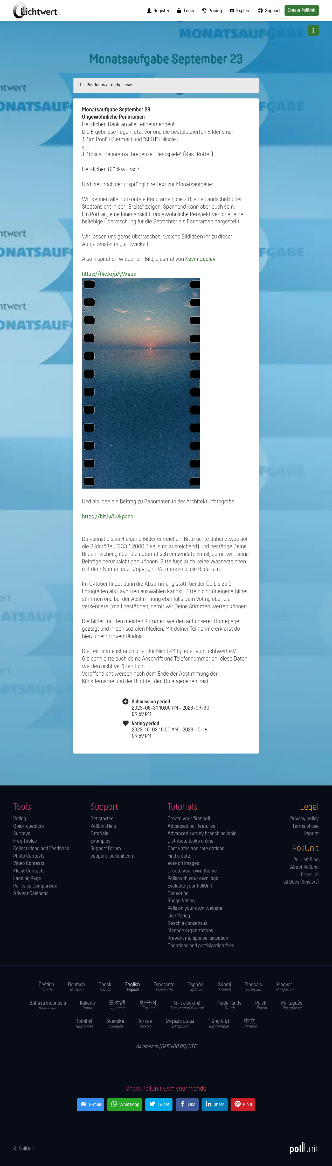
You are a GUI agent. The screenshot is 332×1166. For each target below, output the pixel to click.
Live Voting (179, 916)
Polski (261, 1006)
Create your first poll (189, 819)
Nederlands (229, 1006)
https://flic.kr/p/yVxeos (109, 274)
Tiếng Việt (218, 1024)
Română (84, 1024)
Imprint (311, 833)
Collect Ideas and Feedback (41, 848)
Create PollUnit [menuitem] (302, 10)
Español (196, 987)
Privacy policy (304, 819)
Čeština (46, 987)
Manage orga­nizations (190, 931)
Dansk (105, 987)
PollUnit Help (103, 826)
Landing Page (27, 878)
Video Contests (28, 863)
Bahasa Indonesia (48, 1006)
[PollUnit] (301, 1148)
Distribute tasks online (190, 841)
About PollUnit (304, 867)
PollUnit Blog (306, 860)
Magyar (284, 987)
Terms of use (305, 826)
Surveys (21, 833)
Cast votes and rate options (196, 848)
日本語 (117, 1006)
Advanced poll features (191, 826)
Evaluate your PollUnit (190, 886)
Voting (19, 819)
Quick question (28, 826)
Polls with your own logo (193, 878)
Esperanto (164, 987)
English (132, 987)
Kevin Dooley (200, 259)
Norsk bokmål (187, 1006)
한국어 (148, 1006)
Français (253, 987)
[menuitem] (156, 10)
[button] (313, 30)
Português (291, 1006)
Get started (102, 819)
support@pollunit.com (112, 856)
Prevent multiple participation (198, 938)
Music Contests (29, 871)
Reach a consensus (188, 923)
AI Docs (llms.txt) (301, 882)
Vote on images (183, 863)
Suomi (224, 987)
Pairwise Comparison (35, 886)
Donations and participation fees (201, 946)
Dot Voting (178, 893)
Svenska (115, 1024)
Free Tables (25, 841)
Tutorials (99, 833)
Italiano (87, 1006)
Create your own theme (192, 871)
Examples (100, 841)
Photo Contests (29, 856)
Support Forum (106, 848)
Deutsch (76, 987)
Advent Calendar (30, 893)
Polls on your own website (195, 908)
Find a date (179, 856)
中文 (250, 1024)
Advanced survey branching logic (202, 833)
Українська (180, 1024)
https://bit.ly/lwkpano (107, 517)
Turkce (145, 1024)
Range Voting (181, 901)
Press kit (310, 875)
